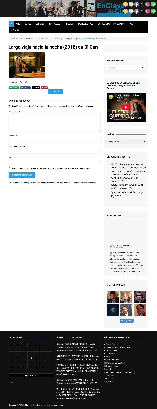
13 (31, 358)
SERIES (28, 24)
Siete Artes (109, 375)
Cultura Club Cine (111, 360)
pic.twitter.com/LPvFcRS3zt (127, 184)
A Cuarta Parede (111, 344)
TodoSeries (109, 379)
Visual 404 (108, 382)
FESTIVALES (54, 24)
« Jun (11, 382)
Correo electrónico (18, 146)
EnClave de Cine (122, 246)
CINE (17, 24)
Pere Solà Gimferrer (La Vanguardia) (119, 372)
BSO (131, 24)
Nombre (13, 136)
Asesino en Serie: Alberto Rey (117, 347)
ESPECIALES (119, 24)
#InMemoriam (119, 253)
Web (11, 157)
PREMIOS (69, 24)
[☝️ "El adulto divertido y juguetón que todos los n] (140, 310)
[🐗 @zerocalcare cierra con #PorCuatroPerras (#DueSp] (140, 297)
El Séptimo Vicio (111, 366)
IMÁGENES (14, 30)
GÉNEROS (40, 24)
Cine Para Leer (110, 350)
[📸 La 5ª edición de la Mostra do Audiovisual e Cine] (126, 297)
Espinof (107, 369)
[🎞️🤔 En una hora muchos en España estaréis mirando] (113, 310)
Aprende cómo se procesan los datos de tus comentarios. (71, 183)
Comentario (14, 112)
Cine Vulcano (109, 353)
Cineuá (107, 357)
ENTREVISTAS (104, 24)
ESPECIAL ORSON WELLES (85, 383)
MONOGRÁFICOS (85, 24)
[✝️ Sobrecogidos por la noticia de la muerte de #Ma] (126, 310)
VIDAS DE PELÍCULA (88, 359)
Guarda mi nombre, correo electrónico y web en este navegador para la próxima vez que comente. (51, 168)
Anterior (57, 91)
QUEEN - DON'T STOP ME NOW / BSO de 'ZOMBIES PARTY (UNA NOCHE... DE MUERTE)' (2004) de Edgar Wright (77, 371)
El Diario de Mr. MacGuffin (115, 363)
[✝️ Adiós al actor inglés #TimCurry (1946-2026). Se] (113, 297)
